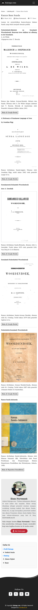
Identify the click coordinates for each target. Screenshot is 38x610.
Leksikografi (10, 11)
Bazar (7, 562)
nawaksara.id (23, 607)
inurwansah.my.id (8, 517)
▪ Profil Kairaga (8, 549)
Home (3, 11)
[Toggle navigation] (33, 3)
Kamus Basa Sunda (10, 15)
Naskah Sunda (10, 552)
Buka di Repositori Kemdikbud (12, 469)
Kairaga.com (10, 2)
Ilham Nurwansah (20, 18)
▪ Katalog (6, 556)
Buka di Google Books (9, 112)
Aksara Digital (10, 559)
